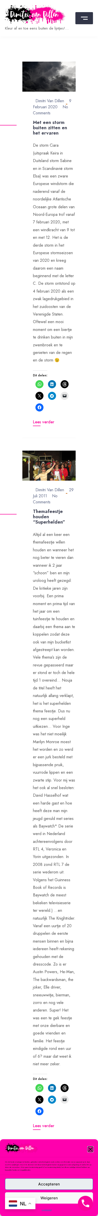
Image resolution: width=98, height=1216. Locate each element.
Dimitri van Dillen (49, 101)
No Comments (45, 499)
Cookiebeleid (47, 1210)
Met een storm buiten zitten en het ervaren (50, 127)
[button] (90, 1149)
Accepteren (49, 1184)
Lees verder (43, 422)
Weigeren (49, 1198)
